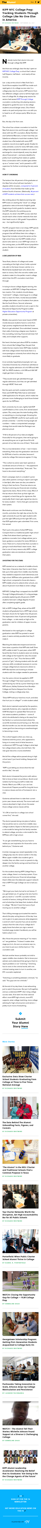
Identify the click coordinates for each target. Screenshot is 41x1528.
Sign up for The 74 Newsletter (20, 1500)
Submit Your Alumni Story (20, 1022)
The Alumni (8, 2)
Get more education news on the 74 (20, 1509)
